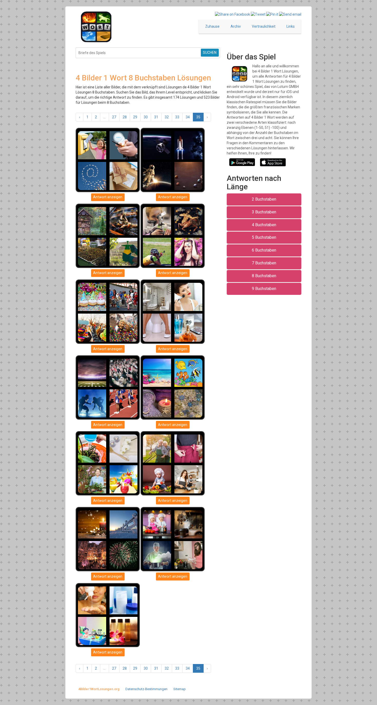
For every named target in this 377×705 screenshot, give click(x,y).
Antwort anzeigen (107, 197)
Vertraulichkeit (263, 26)
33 (177, 117)
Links (290, 26)
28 (125, 117)
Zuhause (212, 26)
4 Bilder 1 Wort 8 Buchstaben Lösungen (143, 77)
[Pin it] (272, 14)
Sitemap (179, 689)
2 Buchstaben (264, 199)
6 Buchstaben (264, 250)
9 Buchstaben (264, 288)
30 (146, 117)
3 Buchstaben (264, 212)
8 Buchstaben (264, 275)
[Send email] (290, 14)
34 (188, 117)
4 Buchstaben (264, 224)
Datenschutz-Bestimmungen (146, 689)
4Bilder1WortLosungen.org (99, 689)
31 (156, 117)
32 (167, 117)
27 (114, 117)
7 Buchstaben (264, 263)
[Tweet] (258, 14)
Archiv (236, 26)
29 (135, 117)
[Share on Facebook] (232, 14)
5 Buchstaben (264, 237)
